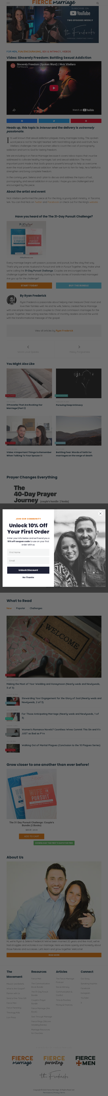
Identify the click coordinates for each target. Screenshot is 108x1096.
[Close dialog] (100, 513)
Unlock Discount (28, 570)
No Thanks (28, 577)
